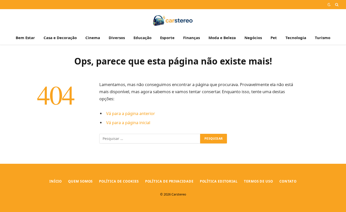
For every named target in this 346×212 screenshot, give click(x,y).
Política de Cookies (119, 181)
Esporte (167, 37)
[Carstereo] (173, 20)
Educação (142, 37)
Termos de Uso (258, 181)
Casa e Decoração (60, 37)
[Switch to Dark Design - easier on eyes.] (329, 4)
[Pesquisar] (336, 4)
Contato (288, 181)
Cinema (92, 37)
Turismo (322, 37)
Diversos (117, 37)
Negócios (253, 37)
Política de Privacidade (169, 181)
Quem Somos (80, 181)
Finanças (191, 37)
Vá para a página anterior (130, 113)
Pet (274, 37)
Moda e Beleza (222, 37)
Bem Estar (25, 37)
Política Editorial (219, 181)
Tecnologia (295, 37)
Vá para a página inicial (128, 122)
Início (55, 181)
